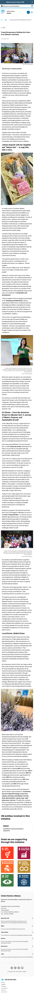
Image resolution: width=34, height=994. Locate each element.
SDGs (2, 926)
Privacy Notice (4, 988)
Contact (3, 982)
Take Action (4, 932)
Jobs (2, 954)
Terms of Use (4, 992)
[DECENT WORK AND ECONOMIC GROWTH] (25, 853)
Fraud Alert (3, 986)
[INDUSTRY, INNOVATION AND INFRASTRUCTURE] (8, 866)
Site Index (3, 990)
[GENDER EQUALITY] (8, 853)
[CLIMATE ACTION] (8, 880)
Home (2, 19)
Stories (7, 19)
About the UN (5, 918)
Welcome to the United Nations (11, 6)
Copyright (3, 984)
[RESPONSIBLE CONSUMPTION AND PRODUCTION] (25, 866)
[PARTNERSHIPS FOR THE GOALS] (25, 880)
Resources (4, 946)
